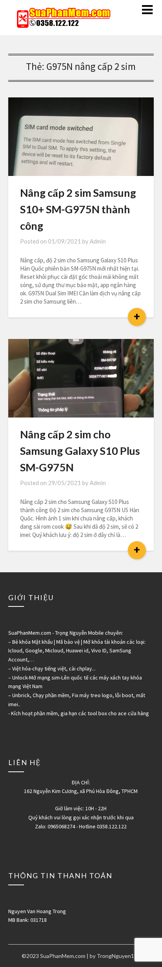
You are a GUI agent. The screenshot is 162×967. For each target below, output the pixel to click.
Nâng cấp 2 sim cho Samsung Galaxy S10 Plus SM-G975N (80, 451)
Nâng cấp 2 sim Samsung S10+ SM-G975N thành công (78, 209)
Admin (98, 241)
